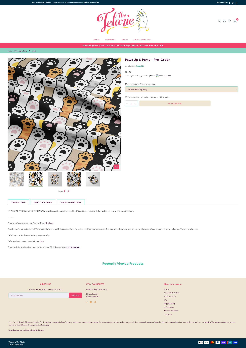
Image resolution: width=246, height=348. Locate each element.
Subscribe (75, 295)
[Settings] (224, 21)
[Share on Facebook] (64, 191)
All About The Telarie (172, 293)
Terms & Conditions (171, 311)
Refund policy (169, 307)
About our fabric (170, 296)
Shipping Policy (169, 303)
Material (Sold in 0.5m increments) (140, 84)
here (42, 241)
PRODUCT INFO (18, 202)
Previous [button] (10, 114)
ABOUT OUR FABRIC (43, 202)
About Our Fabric (142, 39)
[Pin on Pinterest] (68, 191)
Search (166, 289)
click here (49, 223)
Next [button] (118, 114)
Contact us (168, 314)
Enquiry (166, 97)
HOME (96, 39)
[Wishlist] (229, 21)
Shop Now (110, 39)
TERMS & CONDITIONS (71, 202)
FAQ (165, 300)
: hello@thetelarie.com (99, 289)
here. (43, 330)
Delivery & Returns (151, 97)
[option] (123, 45)
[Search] (219, 21)
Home (10, 51)
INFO (124, 39)
